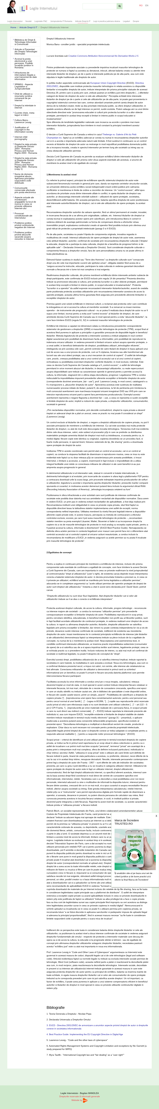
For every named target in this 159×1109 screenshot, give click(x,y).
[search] (120, 6)
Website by (77, 1100)
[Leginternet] (38, 8)
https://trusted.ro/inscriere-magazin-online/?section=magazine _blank (135, 849)
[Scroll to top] (152, 1102)
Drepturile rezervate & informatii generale (79, 1096)
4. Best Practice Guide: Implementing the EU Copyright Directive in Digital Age (85, 1034)
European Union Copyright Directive (108, 83)
